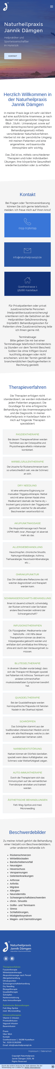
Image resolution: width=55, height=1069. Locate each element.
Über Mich (7, 1034)
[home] (5, 6)
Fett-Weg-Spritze (10, 1008)
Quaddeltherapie (10, 992)
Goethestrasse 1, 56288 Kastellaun (18, 1039)
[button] (51, 6)
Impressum (33, 1051)
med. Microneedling (11, 1011)
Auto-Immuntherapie (12, 1000)
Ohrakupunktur (9, 981)
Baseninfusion (9, 1026)
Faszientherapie (10, 970)
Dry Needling (8, 986)
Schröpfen (7, 995)
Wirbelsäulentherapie (12, 972)
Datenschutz (46, 1051)
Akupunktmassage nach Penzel (17, 975)
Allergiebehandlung (11, 978)
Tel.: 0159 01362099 (12, 1042)
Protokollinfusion (10, 1021)
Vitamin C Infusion (11, 1018)
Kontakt (12, 56)
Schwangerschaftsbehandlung (16, 983)
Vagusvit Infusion (10, 1023)
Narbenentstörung (11, 997)
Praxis (5, 1031)
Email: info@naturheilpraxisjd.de (17, 1045)
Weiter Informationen (32, 1067)
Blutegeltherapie (10, 989)
